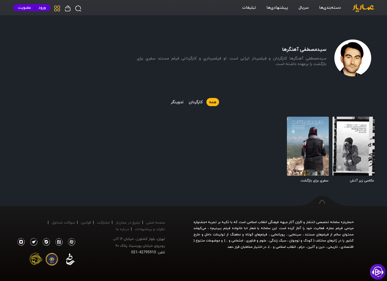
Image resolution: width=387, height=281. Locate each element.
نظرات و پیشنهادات (150, 229)
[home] (363, 8)
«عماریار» (347, 222)
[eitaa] (58, 242)
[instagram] (21, 242)
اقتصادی (347, 247)
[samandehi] (70, 260)
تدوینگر (177, 101)
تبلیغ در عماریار (128, 222)
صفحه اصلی (155, 222)
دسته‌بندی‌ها (330, 7)
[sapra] (51, 260)
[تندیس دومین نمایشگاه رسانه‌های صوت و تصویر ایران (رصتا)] (36, 260)
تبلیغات (249, 7)
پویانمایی (278, 234)
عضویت (24, 7)
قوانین (86, 222)
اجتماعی (236, 240)
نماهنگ (235, 234)
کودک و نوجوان (300, 240)
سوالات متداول (63, 222)
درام (302, 247)
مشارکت (103, 222)
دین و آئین (316, 247)
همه (212, 101)
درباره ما (122, 229)
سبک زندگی (277, 240)
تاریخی (333, 247)
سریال (304, 7)
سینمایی (295, 234)
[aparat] (70, 242)
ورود (42, 7)
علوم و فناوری (256, 240)
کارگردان (196, 101)
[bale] (45, 242)
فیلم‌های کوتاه (256, 234)
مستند (310, 234)
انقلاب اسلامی (285, 247)
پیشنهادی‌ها (277, 7)
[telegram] (32, 242)
